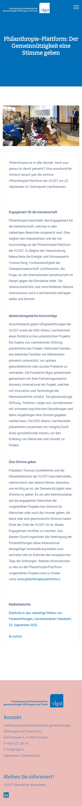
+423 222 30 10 (17, 743)
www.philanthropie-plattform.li (38, 579)
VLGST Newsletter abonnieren (25, 785)
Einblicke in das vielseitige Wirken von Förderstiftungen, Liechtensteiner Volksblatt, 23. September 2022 (40, 619)
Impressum (12, 755)
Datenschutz (31, 755)
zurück (17, 636)
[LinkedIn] (6, 795)
